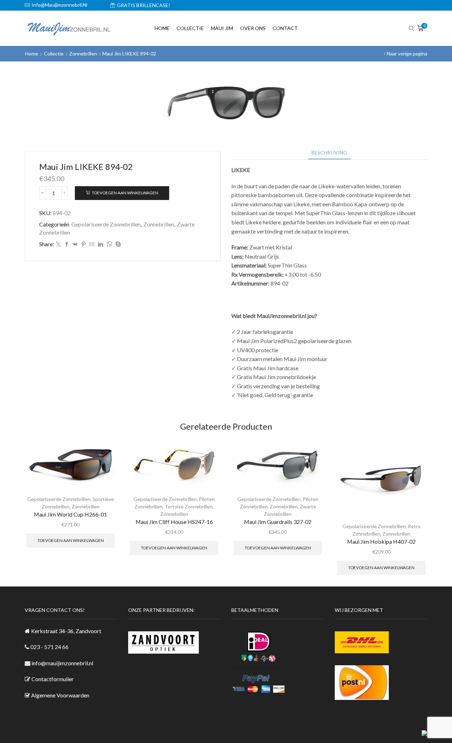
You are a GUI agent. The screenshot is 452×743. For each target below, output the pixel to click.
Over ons (253, 28)
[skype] (117, 244)
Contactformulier (52, 679)
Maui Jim (222, 28)
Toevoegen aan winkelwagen (125, 192)
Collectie (190, 28)
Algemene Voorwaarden (60, 695)
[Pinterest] (83, 244)
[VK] (75, 244)
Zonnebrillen (83, 54)
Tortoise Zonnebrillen (189, 506)
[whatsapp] (109, 244)
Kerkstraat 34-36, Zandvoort (66, 630)
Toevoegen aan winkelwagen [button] (70, 540)
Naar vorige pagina (407, 54)
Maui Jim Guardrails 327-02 (277, 521)
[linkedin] (100, 244)
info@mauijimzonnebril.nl (62, 663)
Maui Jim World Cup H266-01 (70, 514)
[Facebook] (67, 244)
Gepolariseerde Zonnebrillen (106, 224)
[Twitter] (58, 244)
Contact (285, 28)
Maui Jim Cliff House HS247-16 (174, 521)
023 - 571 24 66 (49, 646)
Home (162, 28)
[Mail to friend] (92, 244)
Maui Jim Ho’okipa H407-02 (381, 541)
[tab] (329, 152)
